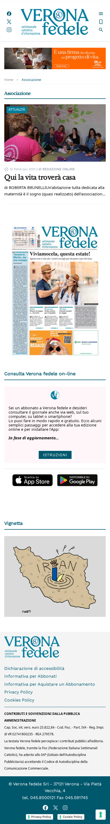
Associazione (31, 80)
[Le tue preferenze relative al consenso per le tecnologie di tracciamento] (101, 815)
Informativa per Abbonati (30, 676)
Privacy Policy (18, 692)
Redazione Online (58, 169)
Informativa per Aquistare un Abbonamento (49, 684)
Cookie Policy (72, 817)
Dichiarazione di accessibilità (34, 668)
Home (8, 80)
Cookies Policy (19, 700)
